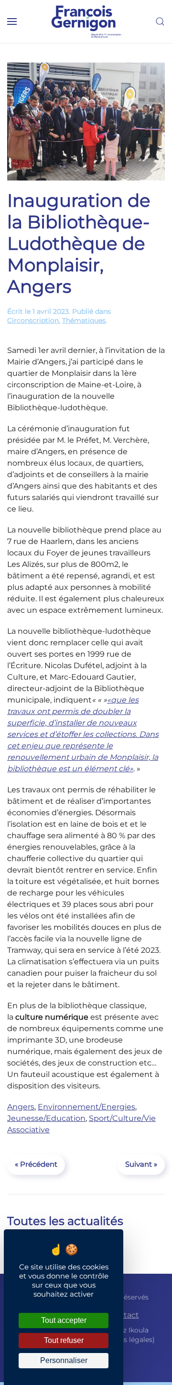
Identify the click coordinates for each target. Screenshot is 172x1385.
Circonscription (33, 320)
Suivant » (141, 1164)
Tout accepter (63, 1320)
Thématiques (84, 320)
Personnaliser (63, 1360)
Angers (20, 1106)
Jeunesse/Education (46, 1118)
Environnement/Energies (86, 1106)
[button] (12, 21)
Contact (123, 1315)
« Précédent (36, 1164)
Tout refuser (64, 1340)
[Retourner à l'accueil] (86, 21)
